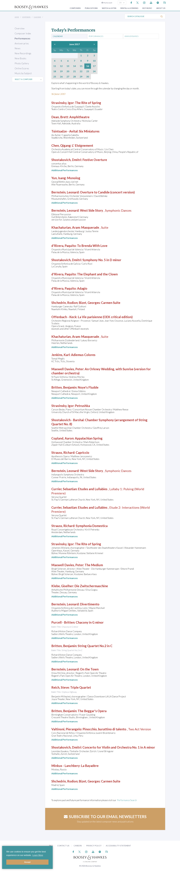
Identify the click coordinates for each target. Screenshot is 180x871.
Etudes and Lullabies (92, 489)
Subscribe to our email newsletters (108, 816)
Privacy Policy (93, 845)
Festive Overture (94, 160)
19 (61, 71)
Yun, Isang (58, 178)
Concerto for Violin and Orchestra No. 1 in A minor (118, 747)
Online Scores (22, 68)
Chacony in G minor (90, 622)
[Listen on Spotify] (158, 2)
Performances (22, 38)
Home (17, 17)
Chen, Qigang (61, 145)
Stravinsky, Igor (62, 103)
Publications (91, 8)
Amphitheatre (79, 117)
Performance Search (127, 800)
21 (74, 71)
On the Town (89, 669)
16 (87, 66)
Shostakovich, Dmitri (66, 160)
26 (61, 76)
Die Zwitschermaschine (91, 586)
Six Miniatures (89, 131)
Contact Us (63, 845)
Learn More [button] (37, 855)
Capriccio (82, 452)
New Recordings (23, 53)
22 (81, 71)
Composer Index (23, 33)
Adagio (82, 288)
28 (74, 76)
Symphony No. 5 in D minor (101, 260)
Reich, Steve (60, 687)
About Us (160, 8)
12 (61, 66)
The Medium (94, 565)
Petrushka (82, 406)
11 (54, 66)
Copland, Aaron (62, 438)
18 (54, 71)
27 (68, 76)
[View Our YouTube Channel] (151, 2)
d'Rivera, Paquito (63, 246)
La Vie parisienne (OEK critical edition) (105, 317)
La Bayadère (90, 766)
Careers (78, 845)
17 (94, 66)
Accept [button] (27, 862)
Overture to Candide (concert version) (107, 192)
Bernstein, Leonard (65, 192)
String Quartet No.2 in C (95, 646)
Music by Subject (23, 73)
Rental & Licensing (129, 8)
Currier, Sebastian (64, 489)
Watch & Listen (109, 8)
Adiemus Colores (83, 355)
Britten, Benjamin (63, 387)
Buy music (147, 8)
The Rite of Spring (88, 103)
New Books (20, 58)
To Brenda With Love (92, 246)
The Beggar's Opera (92, 711)
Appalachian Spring (89, 438)
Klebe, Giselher (62, 586)
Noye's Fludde (88, 387)
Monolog (73, 178)
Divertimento (89, 604)
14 (74, 66)
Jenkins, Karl (60, 355)
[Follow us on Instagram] (144, 2)
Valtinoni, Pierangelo (66, 729)
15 (81, 66)
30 (87, 76)
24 (94, 71)
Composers (75, 8)
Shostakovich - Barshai (67, 420)
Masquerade (90, 227)
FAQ (51, 845)
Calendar (37, 17)
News (17, 48)
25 (54, 76)
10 (94, 61)
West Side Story (91, 210)
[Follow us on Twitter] (137, 2)
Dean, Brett (59, 117)
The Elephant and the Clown (97, 274)
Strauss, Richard (62, 452)
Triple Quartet (80, 687)
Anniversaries (22, 43)
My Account (107, 3)
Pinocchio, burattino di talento (104, 729)
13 (68, 66)
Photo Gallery (22, 63)
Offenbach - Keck (64, 317)
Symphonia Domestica (92, 526)
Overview (20, 28)
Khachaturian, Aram (65, 227)
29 (81, 76)
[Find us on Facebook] (131, 2)
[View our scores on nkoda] (164, 2)
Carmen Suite (110, 303)
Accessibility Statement (118, 845)
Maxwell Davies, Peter (67, 369)
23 (87, 71)
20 (68, 71)
